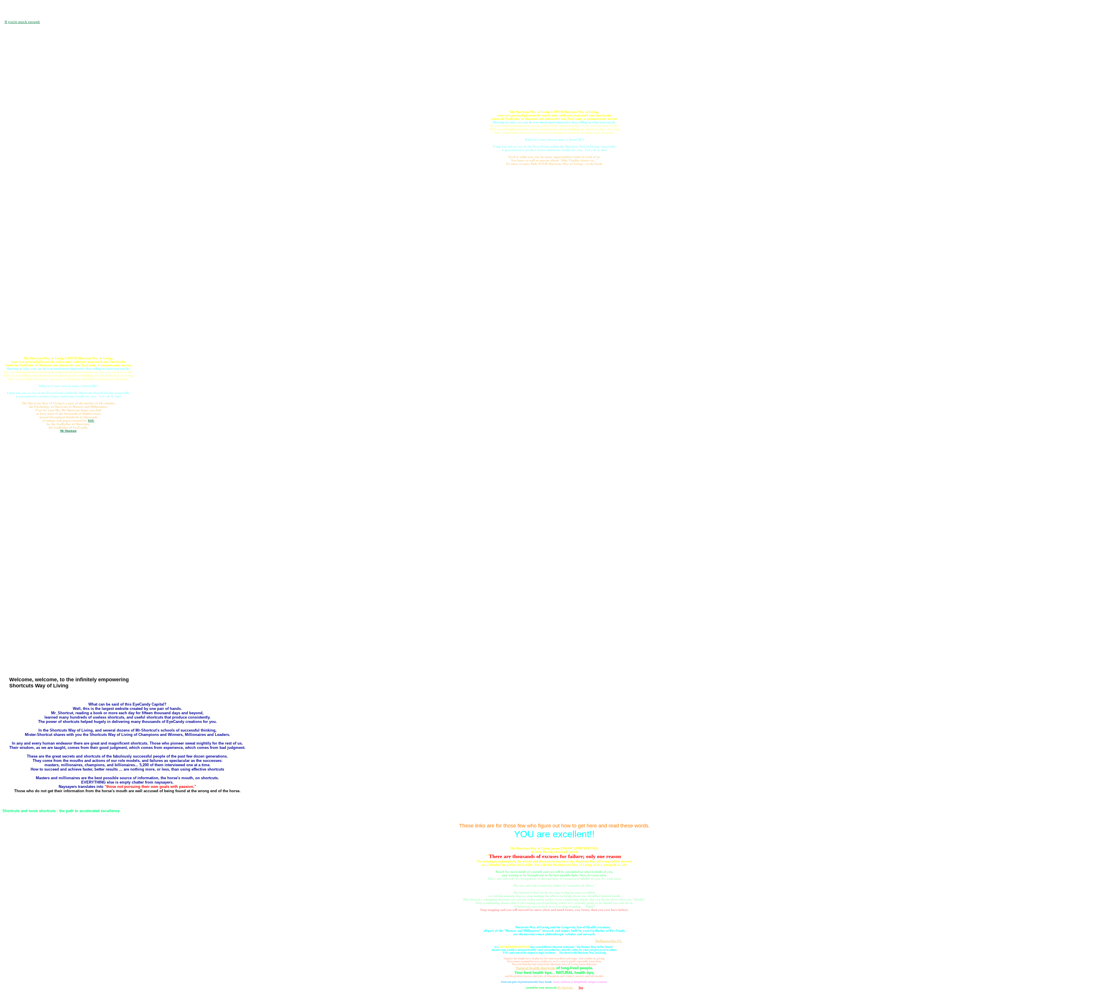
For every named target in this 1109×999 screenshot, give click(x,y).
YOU (91, 420)
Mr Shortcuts (68, 430)
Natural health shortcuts (535, 968)
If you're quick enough (22, 22)
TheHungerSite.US (608, 941)
